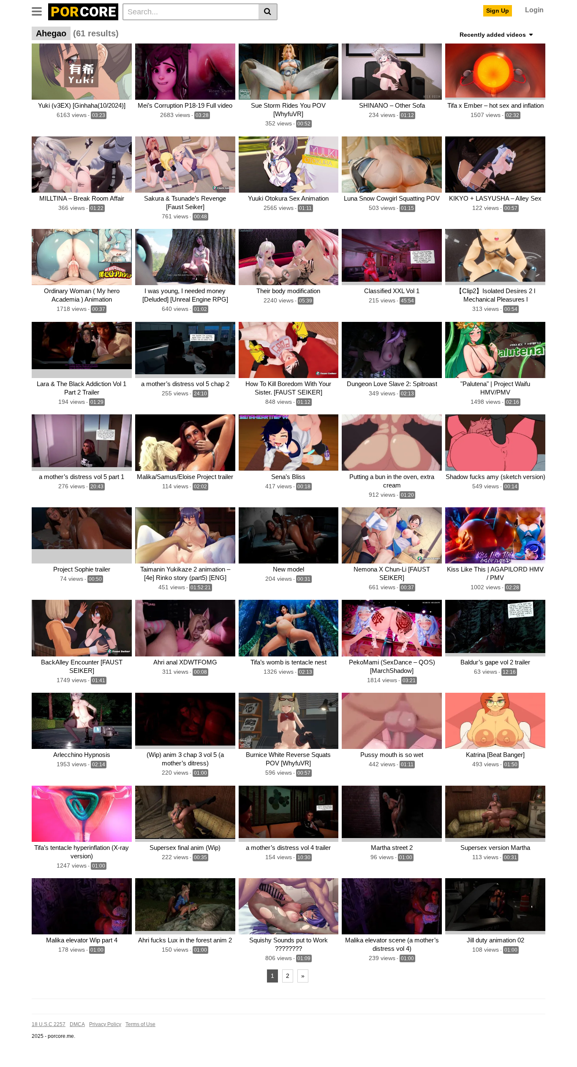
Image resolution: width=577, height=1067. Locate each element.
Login (534, 10)
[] (268, 11)
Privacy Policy (105, 1024)
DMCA (77, 1024)
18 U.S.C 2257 (48, 1024)
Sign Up (497, 10)
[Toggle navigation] (40, 10)
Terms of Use (140, 1024)
